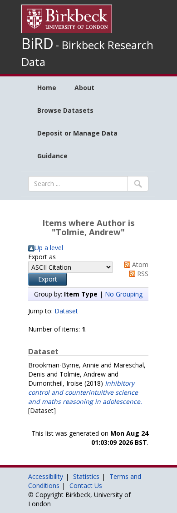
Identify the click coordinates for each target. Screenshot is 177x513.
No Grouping (124, 294)
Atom (139, 264)
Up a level (48, 247)
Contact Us (85, 485)
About (84, 87)
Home (46, 87)
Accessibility (45, 476)
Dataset (66, 311)
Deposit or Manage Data (77, 133)
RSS (141, 273)
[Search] (138, 183)
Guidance (52, 155)
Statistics (86, 476)
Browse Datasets (65, 110)
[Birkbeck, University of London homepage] (66, 18)
